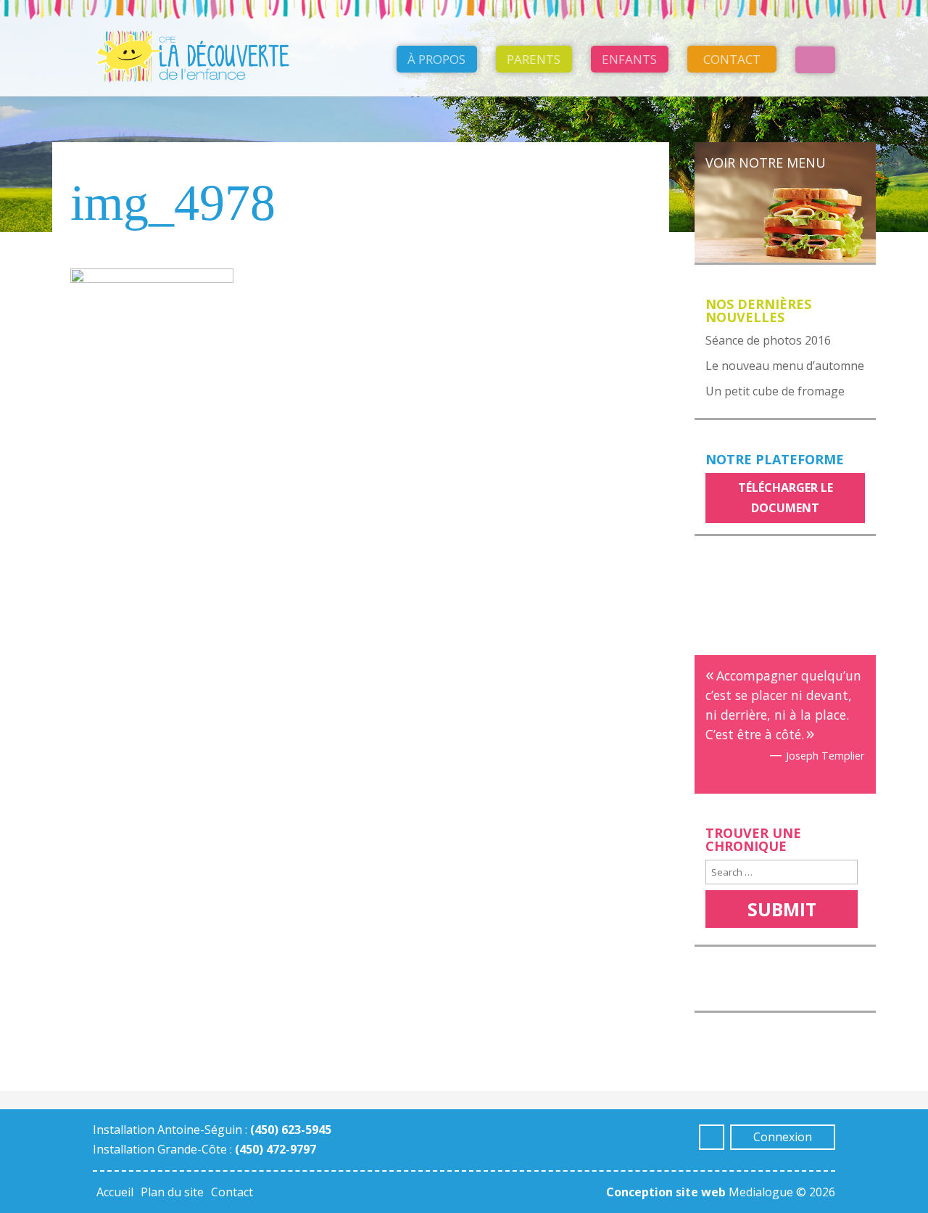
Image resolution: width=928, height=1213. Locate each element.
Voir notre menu (765, 162)
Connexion (782, 1137)
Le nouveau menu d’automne (784, 366)
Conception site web (666, 1192)
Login (815, 59)
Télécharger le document (785, 497)
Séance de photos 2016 (768, 340)
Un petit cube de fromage (775, 391)
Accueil (114, 1192)
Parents (533, 59)
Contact (732, 59)
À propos (436, 59)
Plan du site (172, 1192)
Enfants (629, 59)
